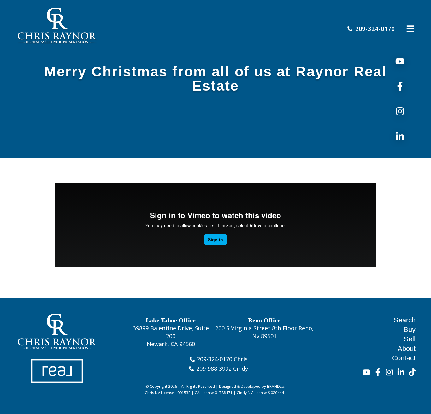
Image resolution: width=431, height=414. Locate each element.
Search (405, 320)
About (407, 348)
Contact (404, 358)
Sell (410, 339)
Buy (410, 329)
